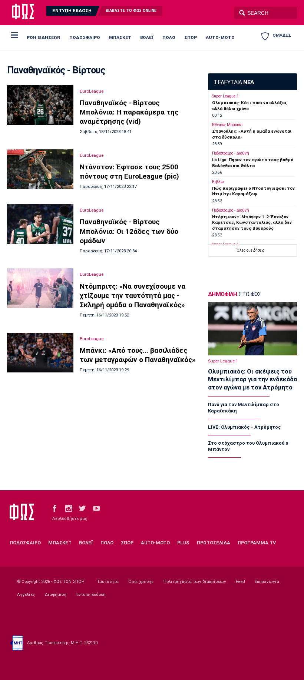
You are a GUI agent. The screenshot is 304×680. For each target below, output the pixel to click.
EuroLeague (91, 91)
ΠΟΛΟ (168, 37)
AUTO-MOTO (220, 37)
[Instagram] (68, 508)
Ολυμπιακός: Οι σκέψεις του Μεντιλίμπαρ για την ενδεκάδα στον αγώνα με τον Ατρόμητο (252, 379)
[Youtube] (96, 508)
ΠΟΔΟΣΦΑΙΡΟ (84, 37)
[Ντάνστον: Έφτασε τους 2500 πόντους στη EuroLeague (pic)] (40, 169)
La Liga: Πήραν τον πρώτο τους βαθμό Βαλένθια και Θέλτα (252, 162)
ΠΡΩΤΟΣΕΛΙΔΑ (213, 542)
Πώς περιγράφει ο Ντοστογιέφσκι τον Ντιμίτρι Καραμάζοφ (253, 191)
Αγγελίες (26, 594)
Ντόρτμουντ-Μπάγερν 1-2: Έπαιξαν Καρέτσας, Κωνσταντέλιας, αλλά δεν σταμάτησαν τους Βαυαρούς (252, 222)
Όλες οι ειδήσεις (250, 250)
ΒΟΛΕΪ (146, 37)
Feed (240, 581)
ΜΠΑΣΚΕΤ (120, 37)
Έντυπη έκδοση (91, 594)
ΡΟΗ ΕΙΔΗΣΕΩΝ (43, 37)
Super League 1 (225, 96)
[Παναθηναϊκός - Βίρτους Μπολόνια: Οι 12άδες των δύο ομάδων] (40, 224)
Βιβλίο (218, 181)
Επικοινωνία (267, 581)
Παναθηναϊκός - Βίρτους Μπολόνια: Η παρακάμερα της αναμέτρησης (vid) (129, 112)
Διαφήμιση (55, 594)
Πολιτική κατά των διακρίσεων (194, 581)
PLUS (183, 542)
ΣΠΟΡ (190, 37)
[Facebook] (54, 508)
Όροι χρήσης (141, 581)
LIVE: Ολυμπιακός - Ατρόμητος (244, 427)
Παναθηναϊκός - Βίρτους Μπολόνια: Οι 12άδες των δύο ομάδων (129, 231)
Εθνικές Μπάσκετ (227, 124)
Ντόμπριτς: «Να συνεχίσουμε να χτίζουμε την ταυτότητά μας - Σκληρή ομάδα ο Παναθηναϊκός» (132, 295)
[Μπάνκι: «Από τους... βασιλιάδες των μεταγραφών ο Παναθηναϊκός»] (40, 353)
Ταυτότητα (108, 581)
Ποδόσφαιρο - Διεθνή (230, 153)
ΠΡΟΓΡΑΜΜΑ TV (257, 542)
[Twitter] (82, 508)
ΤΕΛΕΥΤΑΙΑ (234, 82)
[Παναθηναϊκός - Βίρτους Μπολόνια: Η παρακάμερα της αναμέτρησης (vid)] (40, 105)
